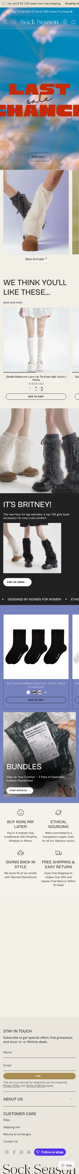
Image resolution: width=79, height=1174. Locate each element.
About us (13, 1099)
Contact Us (10, 1141)
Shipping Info (11, 1127)
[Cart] (73, 21)
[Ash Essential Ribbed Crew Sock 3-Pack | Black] (36, 646)
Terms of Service (36, 1085)
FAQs (6, 1120)
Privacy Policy (11, 1085)
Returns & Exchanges (17, 1134)
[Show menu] (5, 21)
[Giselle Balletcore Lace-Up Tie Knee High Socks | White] (36, 340)
